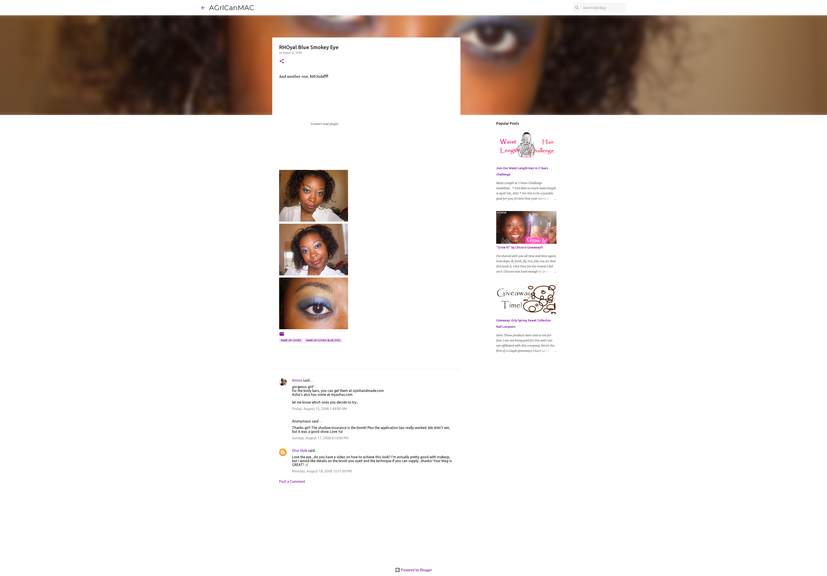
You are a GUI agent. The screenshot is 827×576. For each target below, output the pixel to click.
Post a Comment (292, 481)
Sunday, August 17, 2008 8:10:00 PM (320, 438)
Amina (297, 380)
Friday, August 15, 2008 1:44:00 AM (319, 409)
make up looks (291, 340)
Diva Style (299, 450)
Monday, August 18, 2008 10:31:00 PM (322, 471)
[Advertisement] (366, 527)
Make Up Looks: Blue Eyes (323, 340)
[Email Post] (281, 335)
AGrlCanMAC (231, 7)
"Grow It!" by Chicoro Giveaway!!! (519, 247)
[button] (281, 61)
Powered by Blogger (416, 570)
